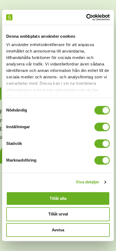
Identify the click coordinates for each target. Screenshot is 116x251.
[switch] (102, 127)
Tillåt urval (58, 214)
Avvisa (58, 230)
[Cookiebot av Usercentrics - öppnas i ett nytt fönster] (86, 17)
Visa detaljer (87, 182)
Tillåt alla (58, 198)
